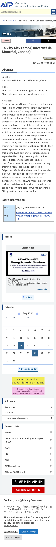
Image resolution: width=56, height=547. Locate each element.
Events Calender (29, 369)
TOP (3, 21)
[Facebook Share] (33, 41)
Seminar (6, 41)
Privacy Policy (11, 525)
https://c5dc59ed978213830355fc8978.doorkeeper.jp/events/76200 (34, 214)
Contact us (10, 407)
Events (11, 21)
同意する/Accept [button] (28, 531)
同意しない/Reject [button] (13, 537)
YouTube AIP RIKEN (28, 490)
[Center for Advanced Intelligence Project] (28, 5)
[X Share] (48, 41)
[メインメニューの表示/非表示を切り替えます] (53, 11)
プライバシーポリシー (14, 512)
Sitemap (9, 412)
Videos (29, 297)
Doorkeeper (50, 58)
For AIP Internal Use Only (16, 418)
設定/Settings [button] (11, 531)
